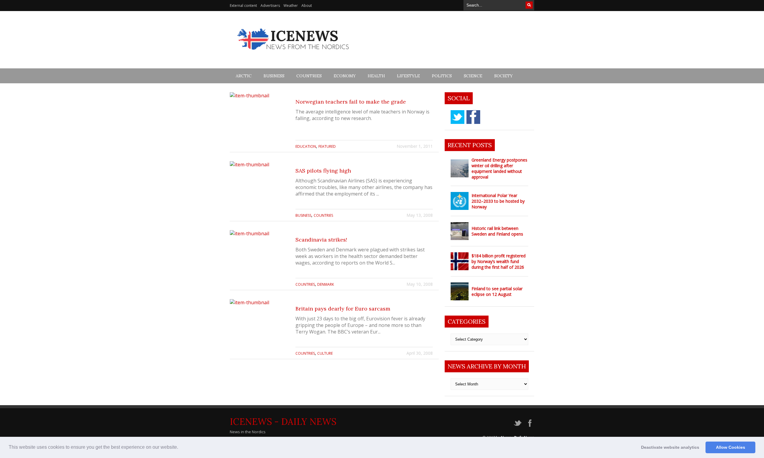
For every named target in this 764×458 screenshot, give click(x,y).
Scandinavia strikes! (321, 239)
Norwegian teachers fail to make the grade (350, 101)
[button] (180, 448)
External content (243, 5)
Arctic (244, 76)
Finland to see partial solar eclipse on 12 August (497, 291)
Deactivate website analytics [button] (670, 447)
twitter (457, 117)
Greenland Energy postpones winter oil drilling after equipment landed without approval (499, 168)
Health (376, 76)
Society (503, 76)
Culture (325, 353)
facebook (473, 117)
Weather (291, 5)
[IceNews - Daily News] (293, 53)
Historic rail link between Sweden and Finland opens (497, 231)
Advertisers (270, 5)
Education (305, 146)
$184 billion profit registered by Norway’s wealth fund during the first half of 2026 (499, 261)
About (306, 5)
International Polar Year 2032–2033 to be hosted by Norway (498, 201)
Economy (345, 76)
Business (274, 76)
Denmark (325, 284)
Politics (442, 76)
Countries (309, 76)
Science (473, 76)
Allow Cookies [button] (730, 447)
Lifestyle (408, 76)
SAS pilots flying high (323, 170)
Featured (327, 146)
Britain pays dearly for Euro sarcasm (342, 308)
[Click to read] (259, 122)
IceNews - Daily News (283, 421)
